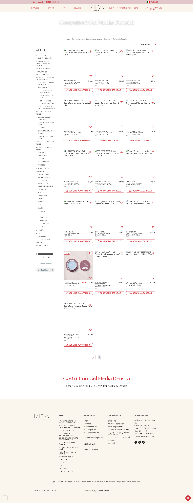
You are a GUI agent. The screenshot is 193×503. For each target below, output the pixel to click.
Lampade (41, 199)
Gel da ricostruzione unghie (91, 39)
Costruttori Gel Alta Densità (45, 137)
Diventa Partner (90, 429)
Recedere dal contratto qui (119, 437)
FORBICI (42, 211)
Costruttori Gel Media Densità (46, 132)
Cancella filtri (45, 270)
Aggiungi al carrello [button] (79, 90)
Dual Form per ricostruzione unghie (45, 185)
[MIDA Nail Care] (96, 8)
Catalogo (35, 8)
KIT (64, 8)
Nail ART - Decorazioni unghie (44, 148)
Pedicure (39, 243)
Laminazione (42, 236)
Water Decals (42, 165)
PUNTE (42, 227)
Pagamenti (112, 440)
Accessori (39, 230)
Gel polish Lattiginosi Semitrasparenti (47, 91)
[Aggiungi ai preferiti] (90, 76)
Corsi (136, 8)
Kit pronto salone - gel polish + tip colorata (44, 57)
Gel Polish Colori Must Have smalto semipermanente (46, 85)
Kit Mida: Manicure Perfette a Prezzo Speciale (43, 63)
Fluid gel (43, 128)
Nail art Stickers (43, 162)
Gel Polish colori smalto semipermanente (45, 78)
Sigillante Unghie (42, 168)
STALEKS (40, 208)
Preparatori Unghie (43, 69)
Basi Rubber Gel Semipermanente (42, 73)
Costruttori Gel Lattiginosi (43, 118)
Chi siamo (112, 421)
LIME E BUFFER (44, 224)
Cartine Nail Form (44, 181)
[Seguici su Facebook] (135, 442)
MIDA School (90, 444)
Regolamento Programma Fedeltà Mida (118, 433)
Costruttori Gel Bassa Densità (46, 123)
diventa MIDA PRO (90, 426)
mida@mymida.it (37, 2)
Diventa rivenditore (91, 432)
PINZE (42, 214)
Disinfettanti (42, 195)
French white (42, 156)
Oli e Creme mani (42, 246)
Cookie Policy (103, 490)
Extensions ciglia (44, 239)
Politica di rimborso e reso (118, 429)
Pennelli (41, 202)
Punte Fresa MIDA (44, 177)
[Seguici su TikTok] (143, 442)
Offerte (51, 8)
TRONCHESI (43, 220)
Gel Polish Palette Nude (46, 97)
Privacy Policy (90, 490)
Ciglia (38, 233)
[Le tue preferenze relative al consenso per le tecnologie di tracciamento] (5, 498)
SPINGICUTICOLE (45, 217)
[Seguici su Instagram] (139, 442)
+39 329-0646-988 (52, 2)
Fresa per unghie (43, 174)
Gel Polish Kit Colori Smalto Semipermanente (46, 107)
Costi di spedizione (115, 426)
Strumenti (40, 171)
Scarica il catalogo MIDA (93, 437)
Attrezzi (41, 192)
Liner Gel (41, 159)
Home (68, 39)
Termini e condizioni (116, 423)
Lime (39, 205)
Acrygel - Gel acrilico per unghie (45, 143)
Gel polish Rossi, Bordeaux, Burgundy (47, 102)
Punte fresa (42, 189)
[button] (145, 8)
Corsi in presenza (91, 449)
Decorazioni (42, 152)
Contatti (111, 443)
